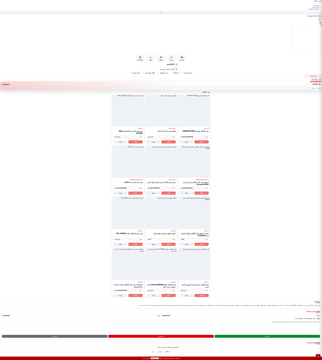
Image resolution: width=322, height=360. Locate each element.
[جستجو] (319, 19)
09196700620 (166, 315)
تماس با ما (54, 336)
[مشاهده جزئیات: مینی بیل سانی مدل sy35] (128, 162)
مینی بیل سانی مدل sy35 (134, 182)
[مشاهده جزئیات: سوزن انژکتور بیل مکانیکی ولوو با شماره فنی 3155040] (194, 213)
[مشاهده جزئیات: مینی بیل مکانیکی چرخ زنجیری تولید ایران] (161, 162)
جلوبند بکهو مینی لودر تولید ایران (164, 233)
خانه (320, 88)
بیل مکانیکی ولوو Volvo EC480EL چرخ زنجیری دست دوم (161, 286)
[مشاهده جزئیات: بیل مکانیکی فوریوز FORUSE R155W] (194, 111)
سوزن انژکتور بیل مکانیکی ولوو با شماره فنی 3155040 (195, 234)
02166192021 (6, 315)
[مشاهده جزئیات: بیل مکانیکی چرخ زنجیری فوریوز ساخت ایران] (194, 264)
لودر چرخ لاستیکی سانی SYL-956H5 (129, 233)
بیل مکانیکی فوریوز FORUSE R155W (195, 131)
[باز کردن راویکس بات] (318, 356)
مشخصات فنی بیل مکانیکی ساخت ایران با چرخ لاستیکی (128, 286)
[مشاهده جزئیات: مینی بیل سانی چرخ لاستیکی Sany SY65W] (128, 111)
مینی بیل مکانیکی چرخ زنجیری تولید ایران (161, 182)
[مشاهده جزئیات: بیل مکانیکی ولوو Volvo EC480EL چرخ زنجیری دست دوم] (161, 264)
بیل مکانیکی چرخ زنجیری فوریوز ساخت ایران (195, 286)
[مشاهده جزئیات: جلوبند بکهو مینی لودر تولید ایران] (161, 213)
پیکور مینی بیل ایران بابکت (166, 131)
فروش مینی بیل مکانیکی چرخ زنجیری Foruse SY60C (196, 183)
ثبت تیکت (267, 336)
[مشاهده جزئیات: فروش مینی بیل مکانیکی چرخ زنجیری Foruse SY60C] (194, 162)
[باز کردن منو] (161, 12)
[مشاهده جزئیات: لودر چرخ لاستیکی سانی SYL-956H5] (128, 213)
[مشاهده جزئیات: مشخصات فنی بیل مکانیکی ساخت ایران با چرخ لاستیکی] (128, 264)
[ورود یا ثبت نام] (320, 22)
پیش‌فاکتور (161, 336)
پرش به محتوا (318, 1)
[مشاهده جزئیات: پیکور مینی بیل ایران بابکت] (161, 111)
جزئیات (186, 142)
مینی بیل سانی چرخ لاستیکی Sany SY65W (131, 132)
